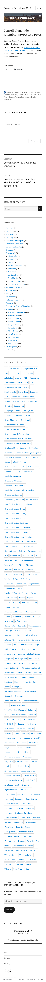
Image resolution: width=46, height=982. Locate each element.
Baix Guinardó (10, 392)
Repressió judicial (11, 771)
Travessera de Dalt (12, 836)
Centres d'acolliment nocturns (16, 457)
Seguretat (19, 799)
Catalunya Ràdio (11, 448)
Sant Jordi (8, 799)
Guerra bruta (9, 626)
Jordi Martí (12, 328)
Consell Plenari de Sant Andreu (17, 527)
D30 (6, 555)
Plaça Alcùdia (9, 747)
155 (22, 373)
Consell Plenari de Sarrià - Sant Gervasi (20, 541)
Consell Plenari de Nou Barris (16, 523)
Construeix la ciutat (14, 247)
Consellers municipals (15, 240)
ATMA (26, 387)
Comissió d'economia (12, 476)
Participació (9, 729)
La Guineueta (9, 654)
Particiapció (31, 724)
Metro (28, 672)
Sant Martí (12, 278)
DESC (37, 555)
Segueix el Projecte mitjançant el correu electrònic (22, 883)
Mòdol (7, 686)
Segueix (9, 909)
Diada (21, 565)
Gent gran (8, 621)
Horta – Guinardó (15, 265)
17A (17, 373)
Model (23, 677)
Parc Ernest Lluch (11, 719)
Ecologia (7, 574)
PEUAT (16, 733)
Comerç (17, 471)
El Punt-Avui (9, 583)
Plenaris (16, 752)
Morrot (17, 682)
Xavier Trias (13, 343)
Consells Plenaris (14, 97)
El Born (27, 574)
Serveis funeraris (11, 803)
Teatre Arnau (24, 817)
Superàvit (8, 813)
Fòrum (7, 616)
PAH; (6, 705)
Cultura (22, 551)
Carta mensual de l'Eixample (15, 429)
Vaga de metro (21, 850)
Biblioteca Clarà (19, 401)
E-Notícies (30, 569)
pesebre (7, 733)
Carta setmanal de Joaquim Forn (17, 443)
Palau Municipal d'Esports (15, 710)
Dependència (27, 555)
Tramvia (19, 827)
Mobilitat (37, 672)
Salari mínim (9, 794)
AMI (25, 378)
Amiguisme (34, 378)
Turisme (21, 841)
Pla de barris (22, 743)
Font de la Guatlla (29, 602)
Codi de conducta (11, 467)
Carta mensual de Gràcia (14, 424)
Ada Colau (8, 378)
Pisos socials (36, 733)
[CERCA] (40, 208)
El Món (7, 579)
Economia (18, 574)
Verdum (21, 859)
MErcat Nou (9, 672)
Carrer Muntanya (11, 420)
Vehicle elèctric (10, 855)
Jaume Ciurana (14, 321)
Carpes (27, 415)
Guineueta (22, 626)
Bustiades (10, 234)
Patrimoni (21, 729)
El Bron (36, 574)
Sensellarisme (31, 799)
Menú (39, 8)
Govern (26, 621)
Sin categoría (11, 346)
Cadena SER (19, 406)
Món (7, 293)
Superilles (30, 808)
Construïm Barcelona (10, 95)
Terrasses (37, 817)
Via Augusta (32, 859)
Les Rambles (34, 658)
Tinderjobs (18, 822)
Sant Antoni (22, 794)
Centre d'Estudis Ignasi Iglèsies (28, 453)
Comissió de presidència (14, 499)
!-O (5, 368)
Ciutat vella (12, 256)
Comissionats (28, 471)
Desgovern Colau (11, 560)
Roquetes (25, 785)
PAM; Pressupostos (18, 714)
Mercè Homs (13, 334)
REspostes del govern (13, 780)
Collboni (7, 471)
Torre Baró (8, 827)
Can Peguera (28, 410)
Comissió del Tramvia (13, 495)
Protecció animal (22, 761)
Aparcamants (9, 382)
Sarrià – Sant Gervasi (16, 284)
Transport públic (26, 831)
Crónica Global (10, 551)
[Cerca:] (21, 209)
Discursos (10, 250)
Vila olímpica (31, 864)
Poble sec (26, 752)
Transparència (10, 831)
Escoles (34, 593)
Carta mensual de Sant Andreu (16, 434)
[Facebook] (5, 971)
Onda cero (19, 696)
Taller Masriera (10, 817)
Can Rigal (8, 415)
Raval (6, 766)
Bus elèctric (32, 401)
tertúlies (7, 822)
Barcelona (36, 92)
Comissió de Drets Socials (14, 485)
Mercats (20, 672)
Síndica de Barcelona (23, 813)
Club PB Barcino (19, 462)
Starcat (20, 808)
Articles (9, 228)
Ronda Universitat (11, 785)
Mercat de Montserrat (31, 668)
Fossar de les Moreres (13, 612)
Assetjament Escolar (12, 387)
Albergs (18, 378)
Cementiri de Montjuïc (29, 448)
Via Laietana (9, 864)
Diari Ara (8, 569)
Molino (31, 677)
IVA (14, 644)
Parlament (19, 724)
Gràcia (10, 262)
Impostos (8, 635)
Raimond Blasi (13, 337)
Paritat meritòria (28, 719)
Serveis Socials (26, 803)
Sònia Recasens (14, 340)
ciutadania (36, 457)
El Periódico (25, 579)
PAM (6, 714)
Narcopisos (16, 686)
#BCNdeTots (15, 368)
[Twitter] (10, 971)
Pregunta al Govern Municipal (18, 306)
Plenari (7, 752)
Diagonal (29, 565)
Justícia (22, 649)
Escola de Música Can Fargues (16, 593)
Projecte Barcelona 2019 (17, 8)
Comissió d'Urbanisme (13, 481)
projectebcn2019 (12, 92)
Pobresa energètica (12, 757)
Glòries (18, 621)
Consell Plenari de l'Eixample (16, 513)
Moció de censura (11, 677)
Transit (28, 827)
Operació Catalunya (12, 700)
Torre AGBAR (30, 822)
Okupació (8, 696)
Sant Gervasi (35, 794)
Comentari (34, 141)
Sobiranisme (9, 808)
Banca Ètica (23, 392)
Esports (30, 598)
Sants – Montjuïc (15, 281)
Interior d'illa (9, 640)
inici (5, 952)
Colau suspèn (33, 467)
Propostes (8, 761)
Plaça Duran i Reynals (26, 747)
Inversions (36, 640)
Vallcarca (33, 850)
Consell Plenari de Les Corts (15, 518)
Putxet (34, 761)
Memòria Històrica (11, 668)
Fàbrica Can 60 (30, 612)
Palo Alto (32, 710)
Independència (31, 635)
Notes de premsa (12, 300)
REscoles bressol (29, 775)
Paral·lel (32, 714)
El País (15, 579)
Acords (30, 373)
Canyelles (18, 415)
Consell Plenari (32, 499)
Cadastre (8, 406)
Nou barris (12, 272)
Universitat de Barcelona (23, 845)
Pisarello (25, 733)
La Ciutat (31, 649)
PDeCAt (30, 729)
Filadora (16, 602)
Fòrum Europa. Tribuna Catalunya (26, 616)
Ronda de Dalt (30, 780)
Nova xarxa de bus (32, 691)
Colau (23, 467)
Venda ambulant (26, 855)
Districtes (10, 253)
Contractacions (26, 97)
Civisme (7, 462)
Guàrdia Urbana (34, 626)
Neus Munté (11, 296)
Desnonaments (27, 560)
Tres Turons (27, 836)
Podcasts (9, 303)
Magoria (22, 663)
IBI (30, 630)
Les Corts (12, 268)
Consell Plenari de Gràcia (14, 509)
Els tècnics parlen (13, 287)
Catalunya (10, 237)
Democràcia (15, 555)
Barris (6, 396)
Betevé (7, 401)
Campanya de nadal (12, 410)
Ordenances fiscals (30, 700)
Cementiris (8, 453)
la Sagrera (8, 658)
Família (7, 602)
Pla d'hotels (9, 743)
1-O (6, 373)
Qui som (7, 958)
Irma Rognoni (13, 318)
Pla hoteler (33, 743)
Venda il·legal (9, 859)
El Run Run (21, 583)
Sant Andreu (13, 275)
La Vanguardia (21, 658)
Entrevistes (10, 290)
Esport (22, 598)
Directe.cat (18, 569)
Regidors (9, 309)
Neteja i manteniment (13, 691)
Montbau (8, 682)
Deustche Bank (10, 565)
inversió (7, 644)
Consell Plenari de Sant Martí (16, 532)
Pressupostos (28, 757)
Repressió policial (28, 771)
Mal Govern (32, 663)
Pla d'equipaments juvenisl (29, 738)
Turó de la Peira (33, 841)
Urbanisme (8, 850)
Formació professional (13, 607)
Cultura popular (34, 551)
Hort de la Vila (20, 630)
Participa (7, 963)
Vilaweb (7, 869)
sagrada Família (10, 789)
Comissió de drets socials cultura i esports (21, 490)
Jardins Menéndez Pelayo (29, 644)
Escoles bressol (10, 598)
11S (11, 373)
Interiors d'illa (23, 640)
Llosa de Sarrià (10, 663)
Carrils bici (25, 420)
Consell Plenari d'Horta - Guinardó (18, 504)
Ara (31, 382)
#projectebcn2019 (29, 368)
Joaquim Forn (31, 95)
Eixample (11, 259)
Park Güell (8, 724)
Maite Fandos (13, 331)
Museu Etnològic (29, 682)
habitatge (8, 630)
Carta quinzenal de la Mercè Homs (18, 438)
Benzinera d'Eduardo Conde (23, 396)
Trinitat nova (9, 841)
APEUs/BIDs (23, 382)
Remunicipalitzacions (20, 766)
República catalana (12, 775)
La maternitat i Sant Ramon (29, 654)
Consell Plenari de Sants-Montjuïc (18, 537)
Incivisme (18, 635)
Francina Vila (22, 95)
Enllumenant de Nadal (13, 588)
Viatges (20, 864)
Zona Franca (18, 869)
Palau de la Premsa (18, 705)
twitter (7, 845)
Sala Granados (25, 789)
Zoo (27, 869)
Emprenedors (34, 583)
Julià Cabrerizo (10, 649)
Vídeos (8, 349)
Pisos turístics (10, 738)
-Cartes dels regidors (16, 312)
